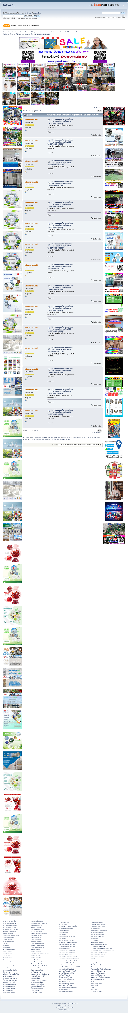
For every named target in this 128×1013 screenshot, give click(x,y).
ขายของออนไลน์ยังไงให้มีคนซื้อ (68, 926)
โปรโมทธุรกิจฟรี (35, 949)
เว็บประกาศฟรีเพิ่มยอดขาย (99, 979)
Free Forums (68, 1005)
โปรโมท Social (35, 956)
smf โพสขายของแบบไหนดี (66, 965)
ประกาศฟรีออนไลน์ (36, 937)
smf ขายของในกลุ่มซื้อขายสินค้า (68, 961)
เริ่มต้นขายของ (95, 928)
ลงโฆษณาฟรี (95, 989)
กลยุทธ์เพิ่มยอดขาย (36, 925)
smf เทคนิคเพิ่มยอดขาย (65, 991)
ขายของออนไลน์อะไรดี (97, 932)
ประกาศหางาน (7, 960)
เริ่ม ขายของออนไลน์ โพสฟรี (67, 951)
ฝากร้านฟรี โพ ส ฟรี (9, 982)
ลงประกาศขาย (7, 952)
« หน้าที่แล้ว (94, 108)
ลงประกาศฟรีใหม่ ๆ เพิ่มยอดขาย (100, 977)
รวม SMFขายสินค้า (36, 935)
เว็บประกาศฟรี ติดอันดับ (10, 980)
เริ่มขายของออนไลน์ (64, 930)
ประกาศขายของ (7, 958)
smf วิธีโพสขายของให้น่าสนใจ (67, 987)
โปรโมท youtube (36, 958)
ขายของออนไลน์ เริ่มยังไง (38, 986)
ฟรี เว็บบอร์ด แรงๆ (36, 972)
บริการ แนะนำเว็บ (8, 962)
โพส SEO (94, 987)
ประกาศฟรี (6, 945)
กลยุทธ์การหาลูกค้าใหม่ (9, 921)
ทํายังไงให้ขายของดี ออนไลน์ (11, 923)
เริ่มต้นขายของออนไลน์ (37, 984)
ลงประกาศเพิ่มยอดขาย (97, 973)
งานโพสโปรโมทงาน (36, 931)
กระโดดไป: (55, 444)
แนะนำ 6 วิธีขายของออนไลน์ (39, 980)
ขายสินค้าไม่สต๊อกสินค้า (66, 928)
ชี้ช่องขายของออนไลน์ (37, 988)
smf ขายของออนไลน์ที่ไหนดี (67, 953)
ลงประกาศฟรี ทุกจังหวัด (10, 970)
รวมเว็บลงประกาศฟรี (9, 992)
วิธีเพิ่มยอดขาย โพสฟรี (65, 989)
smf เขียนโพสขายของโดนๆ (67, 983)
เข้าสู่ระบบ (28, 13)
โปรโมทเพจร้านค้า (96, 991)
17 (37, 111)
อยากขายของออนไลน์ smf (66, 940)
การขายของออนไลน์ (36, 990)
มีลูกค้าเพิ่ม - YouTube (97, 942)
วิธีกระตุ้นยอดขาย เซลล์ (98, 924)
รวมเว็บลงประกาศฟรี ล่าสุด (11, 935)
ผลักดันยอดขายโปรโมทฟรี (99, 944)
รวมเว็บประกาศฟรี (8, 937)
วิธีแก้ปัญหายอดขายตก (97, 926)
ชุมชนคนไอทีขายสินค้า (37, 945)
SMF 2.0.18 (55, 1003)
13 (29, 111)
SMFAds (60, 1005)
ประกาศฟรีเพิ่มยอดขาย (98, 971)
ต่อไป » (100, 108)
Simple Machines (73, 1003)
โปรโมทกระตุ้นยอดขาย (98, 967)
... (28, 111)
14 (31, 111)
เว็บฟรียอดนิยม (7, 954)
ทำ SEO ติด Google (9, 949)
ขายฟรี (93, 959)
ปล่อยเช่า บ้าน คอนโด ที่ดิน (11, 974)
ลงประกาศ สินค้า (36, 939)
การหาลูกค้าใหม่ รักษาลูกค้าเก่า (12, 929)
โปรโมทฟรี (94, 940)
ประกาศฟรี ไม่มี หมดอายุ (10, 978)
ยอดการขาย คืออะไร (97, 961)
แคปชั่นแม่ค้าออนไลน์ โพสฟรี (67, 971)
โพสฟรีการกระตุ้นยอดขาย (98, 965)
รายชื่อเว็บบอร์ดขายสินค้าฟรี (39, 966)
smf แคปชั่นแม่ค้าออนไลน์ (66, 969)
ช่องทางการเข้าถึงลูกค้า (9, 931)
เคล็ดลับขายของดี (36, 927)
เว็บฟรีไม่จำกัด (7, 947)
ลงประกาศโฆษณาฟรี (9, 988)
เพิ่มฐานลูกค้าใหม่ (8, 933)
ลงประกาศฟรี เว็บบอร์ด (37, 968)
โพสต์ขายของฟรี (8, 939)
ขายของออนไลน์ (35, 978)
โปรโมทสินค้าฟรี (36, 952)
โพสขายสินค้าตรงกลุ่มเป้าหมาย (40, 974)
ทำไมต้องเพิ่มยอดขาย (97, 957)
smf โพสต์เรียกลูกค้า (65, 975)
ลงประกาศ (6, 964)
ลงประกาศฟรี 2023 (8, 990)
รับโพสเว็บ (8, 5)
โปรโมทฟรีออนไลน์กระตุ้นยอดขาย (101, 969)
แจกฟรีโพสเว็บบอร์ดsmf (38, 962)
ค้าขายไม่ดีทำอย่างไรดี (37, 929)
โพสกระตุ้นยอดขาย (96, 922)
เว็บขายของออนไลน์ (64, 948)
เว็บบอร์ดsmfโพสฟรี (36, 964)
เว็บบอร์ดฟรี (94, 938)
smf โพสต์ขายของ (64, 981)
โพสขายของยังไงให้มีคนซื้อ (66, 963)
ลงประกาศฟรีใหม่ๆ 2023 (38, 947)
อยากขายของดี (63, 924)
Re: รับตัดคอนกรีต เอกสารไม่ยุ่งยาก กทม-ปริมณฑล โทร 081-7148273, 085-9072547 (60, 121)
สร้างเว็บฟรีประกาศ (36, 992)
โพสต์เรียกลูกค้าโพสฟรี (65, 977)
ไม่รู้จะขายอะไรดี (64, 922)
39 (41, 111)
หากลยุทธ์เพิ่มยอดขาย (37, 921)
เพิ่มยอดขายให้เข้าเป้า (97, 936)
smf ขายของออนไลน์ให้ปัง (66, 979)
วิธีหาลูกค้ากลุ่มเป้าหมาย (10, 927)
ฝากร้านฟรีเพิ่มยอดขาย (98, 975)
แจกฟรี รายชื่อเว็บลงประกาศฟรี (40, 954)
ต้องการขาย (6, 972)
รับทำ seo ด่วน (63, 932)
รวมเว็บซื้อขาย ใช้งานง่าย (10, 968)
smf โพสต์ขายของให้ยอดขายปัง (68, 957)
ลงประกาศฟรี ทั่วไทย (9, 986)
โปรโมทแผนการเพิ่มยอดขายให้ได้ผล (101, 948)
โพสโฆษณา (6, 956)
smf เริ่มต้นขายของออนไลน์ (67, 944)
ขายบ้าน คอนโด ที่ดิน (9, 976)
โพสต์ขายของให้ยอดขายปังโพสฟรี (69, 959)
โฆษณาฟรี (6, 943)
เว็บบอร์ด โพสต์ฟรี (36, 941)
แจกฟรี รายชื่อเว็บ (36, 960)
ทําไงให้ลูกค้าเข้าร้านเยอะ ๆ (39, 923)
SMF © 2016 (63, 1003)
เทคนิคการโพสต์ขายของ (66, 955)
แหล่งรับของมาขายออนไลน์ (99, 930)
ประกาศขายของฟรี (96, 983)
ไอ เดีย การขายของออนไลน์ (67, 946)
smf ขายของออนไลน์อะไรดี (67, 936)
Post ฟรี (93, 981)
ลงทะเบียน (37, 13)
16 (36, 111)
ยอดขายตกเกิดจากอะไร (98, 955)
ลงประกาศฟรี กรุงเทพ (9, 984)
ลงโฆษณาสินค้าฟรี (8, 941)
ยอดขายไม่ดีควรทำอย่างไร (99, 953)
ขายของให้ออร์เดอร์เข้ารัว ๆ (67, 973)
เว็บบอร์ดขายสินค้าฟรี (37, 970)
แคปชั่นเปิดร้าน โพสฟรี (65, 985)
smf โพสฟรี (62, 934)
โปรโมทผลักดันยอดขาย (98, 946)
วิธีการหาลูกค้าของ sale (10, 925)
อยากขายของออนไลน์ (37, 982)
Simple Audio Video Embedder (65, 1007)
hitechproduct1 (31, 120)
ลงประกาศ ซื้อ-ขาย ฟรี (37, 943)
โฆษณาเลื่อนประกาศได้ (37, 976)
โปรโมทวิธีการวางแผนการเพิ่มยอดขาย (102, 951)
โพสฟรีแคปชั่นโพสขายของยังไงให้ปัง (69, 967)
